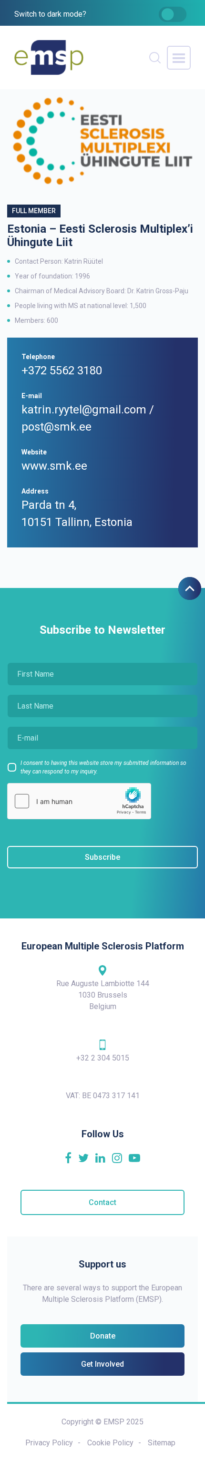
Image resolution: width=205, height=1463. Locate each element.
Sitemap (161, 1442)
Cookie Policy (110, 1442)
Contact (102, 1202)
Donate (102, 1335)
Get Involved (102, 1364)
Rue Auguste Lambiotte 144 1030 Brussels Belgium (102, 995)
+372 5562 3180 (61, 370)
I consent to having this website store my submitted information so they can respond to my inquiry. (103, 767)
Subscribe (102, 857)
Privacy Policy (49, 1442)
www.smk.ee (54, 466)
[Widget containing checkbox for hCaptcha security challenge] (79, 801)
